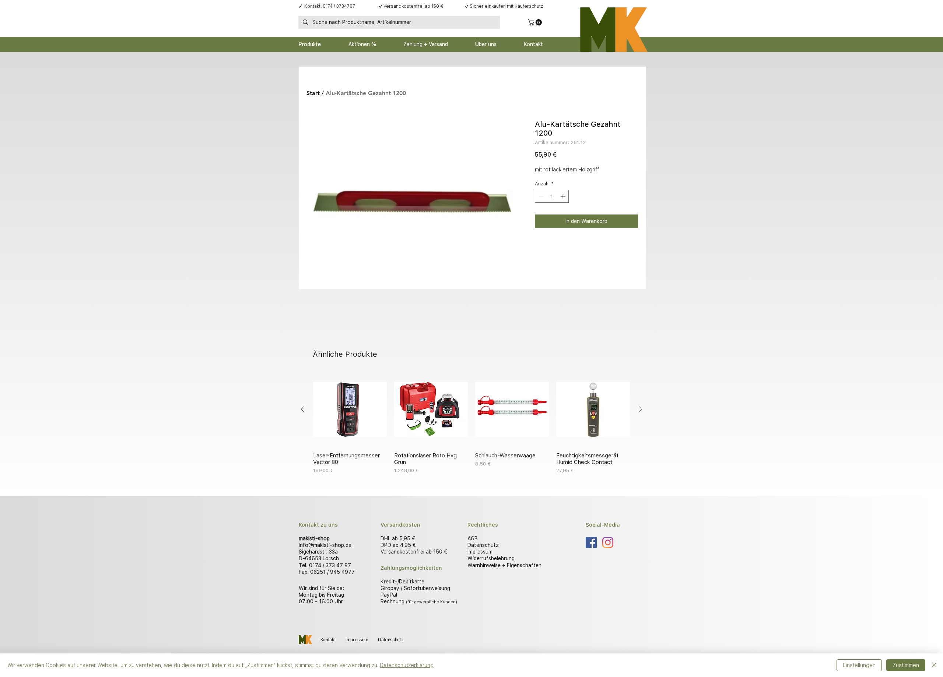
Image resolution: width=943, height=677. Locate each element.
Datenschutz (483, 545)
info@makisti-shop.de (325, 545)
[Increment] (563, 196)
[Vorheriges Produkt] (302, 409)
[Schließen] (934, 665)
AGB (472, 538)
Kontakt (328, 639)
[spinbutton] (552, 196)
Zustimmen (906, 665)
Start (313, 93)
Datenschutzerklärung (407, 665)
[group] (471, 423)
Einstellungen (859, 665)
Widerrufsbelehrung (491, 558)
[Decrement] (540, 196)
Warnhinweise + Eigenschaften (504, 565)
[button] (535, 22)
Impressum (479, 552)
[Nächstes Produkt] (640, 409)
